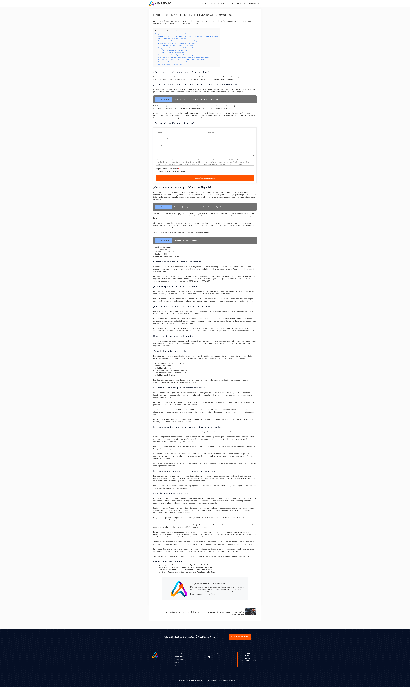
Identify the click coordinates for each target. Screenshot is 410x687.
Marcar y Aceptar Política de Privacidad (171, 171)
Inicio (204, 3)
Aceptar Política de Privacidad (167, 169)
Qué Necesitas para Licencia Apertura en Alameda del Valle (185, 570)
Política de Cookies (248, 660)
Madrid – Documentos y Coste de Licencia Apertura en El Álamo (188, 572)
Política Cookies (229, 680)
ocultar (175, 31)
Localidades (236, 3)
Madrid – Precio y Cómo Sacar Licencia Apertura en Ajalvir (186, 567)
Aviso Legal (202, 680)
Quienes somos (218, 3)
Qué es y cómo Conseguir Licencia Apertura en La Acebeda (185, 565)
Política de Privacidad (249, 657)
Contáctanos (245, 653)
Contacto (254, 3)
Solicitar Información (205, 177)
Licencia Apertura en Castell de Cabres (183, 612)
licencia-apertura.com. (189, 680)
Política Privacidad (215, 680)
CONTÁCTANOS (239, 637)
